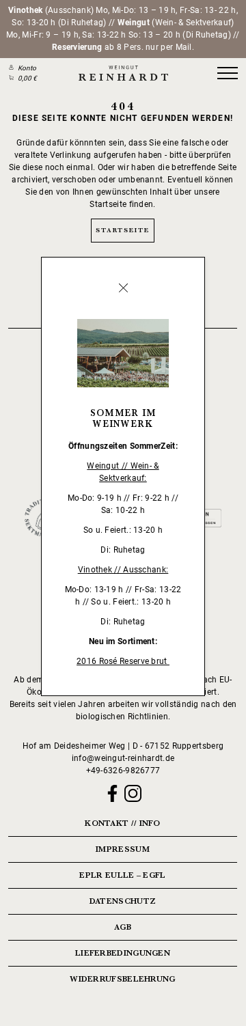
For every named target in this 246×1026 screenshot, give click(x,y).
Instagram (132, 793)
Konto (27, 68)
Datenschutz (123, 901)
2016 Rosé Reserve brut (123, 661)
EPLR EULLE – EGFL (122, 875)
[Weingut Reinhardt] (123, 73)
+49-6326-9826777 (123, 770)
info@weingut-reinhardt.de (123, 758)
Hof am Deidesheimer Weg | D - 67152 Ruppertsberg (123, 746)
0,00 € (27, 78)
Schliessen (123, 288)
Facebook (112, 793)
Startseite (122, 229)
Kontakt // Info (123, 823)
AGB (122, 926)
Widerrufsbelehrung (122, 978)
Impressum (123, 849)
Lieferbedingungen (122, 952)
